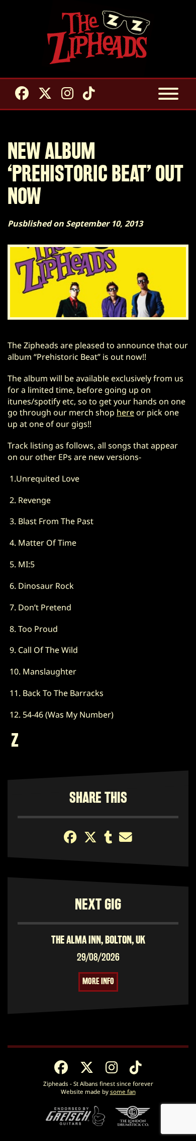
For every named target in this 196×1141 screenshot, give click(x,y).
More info (98, 981)
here (125, 412)
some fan (123, 1091)
